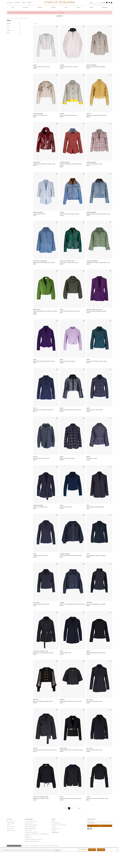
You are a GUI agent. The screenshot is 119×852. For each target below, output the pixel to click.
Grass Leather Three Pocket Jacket (69, 262)
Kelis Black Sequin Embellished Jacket (96, 652)
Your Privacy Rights (82, 849)
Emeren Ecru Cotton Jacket (40, 115)
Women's (39, 7)
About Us (54, 821)
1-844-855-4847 (55, 832)
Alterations (10, 828)
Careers (54, 830)
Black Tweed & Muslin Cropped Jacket (42, 701)
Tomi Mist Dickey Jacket (39, 214)
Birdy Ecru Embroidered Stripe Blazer (96, 66)
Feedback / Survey (56, 828)
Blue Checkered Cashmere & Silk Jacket (43, 409)
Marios (29, 2)
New (12, 7)
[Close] (117, 849)
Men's (66, 7)
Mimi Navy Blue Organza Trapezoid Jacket (70, 409)
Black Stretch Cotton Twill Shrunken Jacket (97, 798)
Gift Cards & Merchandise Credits (33, 839)
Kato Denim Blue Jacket (66, 506)
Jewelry (53, 7)
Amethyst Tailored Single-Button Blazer (97, 311)
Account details (11, 821)
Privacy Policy (28, 830)
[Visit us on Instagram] (91, 829)
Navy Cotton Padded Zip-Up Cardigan (96, 604)
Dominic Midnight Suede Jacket (94, 749)
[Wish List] (109, 3)
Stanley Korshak (59, 2)
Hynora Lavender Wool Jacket (67, 361)
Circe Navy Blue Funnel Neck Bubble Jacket (71, 555)
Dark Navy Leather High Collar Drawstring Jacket (72, 604)
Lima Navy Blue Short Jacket (40, 555)
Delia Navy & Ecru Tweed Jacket (95, 409)
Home (91, 7)
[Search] (101, 2)
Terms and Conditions (30, 826)
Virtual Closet (10, 826)
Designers (26, 7)
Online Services (29, 823)
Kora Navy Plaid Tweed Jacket (67, 458)
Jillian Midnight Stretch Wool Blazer (95, 506)
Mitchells (10, 2)
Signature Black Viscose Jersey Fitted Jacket (71, 749)
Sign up (100, 825)
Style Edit (54, 826)
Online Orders (10, 823)
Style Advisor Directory (31, 821)
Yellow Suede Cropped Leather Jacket (96, 115)
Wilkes (24, 2)
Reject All (92, 849)
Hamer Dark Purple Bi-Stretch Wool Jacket (44, 361)
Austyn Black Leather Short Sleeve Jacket (71, 701)
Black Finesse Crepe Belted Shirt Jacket (43, 652)
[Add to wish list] (57, 26)
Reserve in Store (11, 830)
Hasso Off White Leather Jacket (41, 66)
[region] (59, 850)
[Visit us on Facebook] (88, 829)
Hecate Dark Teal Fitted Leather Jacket (97, 361)
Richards (17, 2)
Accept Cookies (101, 849)
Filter (9, 20)
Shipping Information (30, 828)
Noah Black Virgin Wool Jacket (94, 701)
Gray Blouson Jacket (92, 458)
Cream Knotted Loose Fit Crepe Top (69, 66)
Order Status (28, 837)
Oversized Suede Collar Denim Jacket (69, 214)
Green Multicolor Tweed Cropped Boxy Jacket (98, 262)
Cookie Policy (57, 850)
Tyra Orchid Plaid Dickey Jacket (95, 163)
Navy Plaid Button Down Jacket (41, 458)
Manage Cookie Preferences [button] (32, 841)
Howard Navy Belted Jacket (40, 506)
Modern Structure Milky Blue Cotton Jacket (44, 262)
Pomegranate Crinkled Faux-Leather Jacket (44, 163)
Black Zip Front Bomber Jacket (41, 798)
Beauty (79, 7)
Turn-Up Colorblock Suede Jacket (68, 115)
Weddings (105, 7)
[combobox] (94, 2)
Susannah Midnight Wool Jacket (41, 604)
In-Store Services (56, 823)
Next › (79, 808)
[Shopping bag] (111, 3)
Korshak (55, 845)
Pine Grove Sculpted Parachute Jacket (70, 311)
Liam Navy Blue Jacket (65, 652)
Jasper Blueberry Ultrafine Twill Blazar (96, 555)
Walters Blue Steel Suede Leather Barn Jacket (98, 214)
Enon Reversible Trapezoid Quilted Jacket (70, 798)
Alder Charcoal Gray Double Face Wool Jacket (45, 749)
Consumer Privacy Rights (31, 832)
